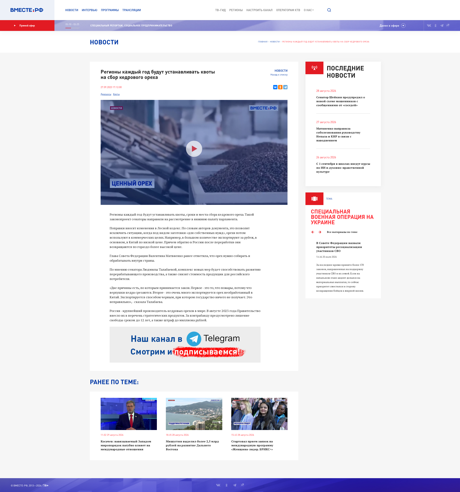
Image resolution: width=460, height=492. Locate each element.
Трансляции (131, 10)
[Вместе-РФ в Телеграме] (441, 25)
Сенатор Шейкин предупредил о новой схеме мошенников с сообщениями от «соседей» (340, 101)
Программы (110, 10)
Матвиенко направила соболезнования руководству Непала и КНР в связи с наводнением (338, 134)
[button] (329, 10)
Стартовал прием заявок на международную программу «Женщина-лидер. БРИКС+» (252, 445)
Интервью (89, 10)
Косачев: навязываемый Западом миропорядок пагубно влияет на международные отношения (126, 445)
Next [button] (319, 232)
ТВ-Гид (220, 10)
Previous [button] (312, 232)
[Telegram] (285, 87)
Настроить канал (259, 10)
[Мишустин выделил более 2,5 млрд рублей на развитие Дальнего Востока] (194, 414)
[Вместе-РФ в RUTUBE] (447, 25)
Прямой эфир (27, 25)
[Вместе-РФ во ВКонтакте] (429, 25)
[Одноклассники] (280, 87)
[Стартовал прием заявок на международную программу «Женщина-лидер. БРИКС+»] (259, 414)
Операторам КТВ (288, 10)
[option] (343, 267)
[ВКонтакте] (275, 87)
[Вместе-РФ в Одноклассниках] (436, 25)
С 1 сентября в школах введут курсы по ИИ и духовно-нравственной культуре (343, 168)
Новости (71, 10)
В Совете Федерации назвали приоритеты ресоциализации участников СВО (339, 247)
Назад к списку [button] (279, 74)
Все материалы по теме (342, 232)
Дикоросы (106, 94)
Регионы (236, 10)
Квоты (116, 94)
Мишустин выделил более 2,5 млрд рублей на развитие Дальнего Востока (192, 445)
